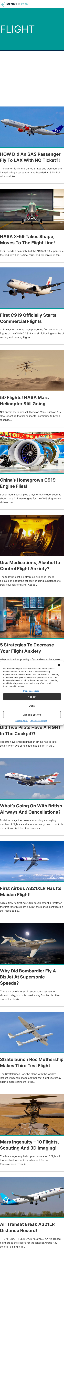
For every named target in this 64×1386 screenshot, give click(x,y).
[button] (59, 665)
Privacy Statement (38, 721)
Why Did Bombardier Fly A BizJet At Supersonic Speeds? (28, 977)
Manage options (32, 714)
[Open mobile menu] (59, 4)
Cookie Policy (21, 721)
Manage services (31, 690)
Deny (32, 705)
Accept (32, 696)
